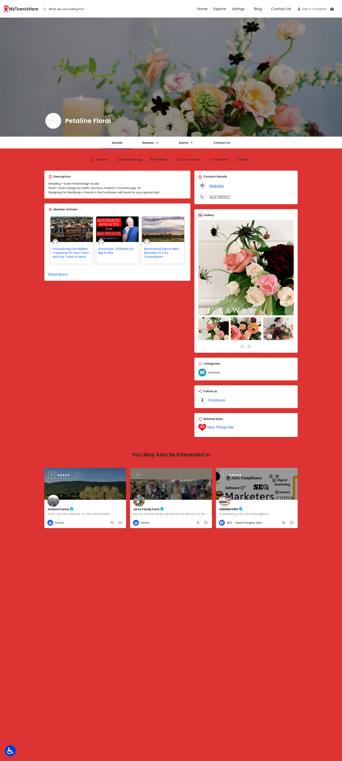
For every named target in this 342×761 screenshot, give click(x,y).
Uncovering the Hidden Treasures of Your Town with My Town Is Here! (70, 253)
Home (202, 8)
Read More (57, 274)
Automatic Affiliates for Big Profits (116, 251)
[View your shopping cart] (332, 9)
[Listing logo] (53, 121)
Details (117, 143)
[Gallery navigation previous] (242, 346)
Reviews (150, 143)
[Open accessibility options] (10, 750)
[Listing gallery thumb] (246, 267)
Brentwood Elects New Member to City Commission (161, 253)
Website (216, 185)
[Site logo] (21, 8)
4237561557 (220, 196)
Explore (219, 8)
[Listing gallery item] (213, 328)
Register (321, 9)
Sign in (306, 9)
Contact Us (281, 8)
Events (185, 143)
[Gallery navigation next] (249, 346)
